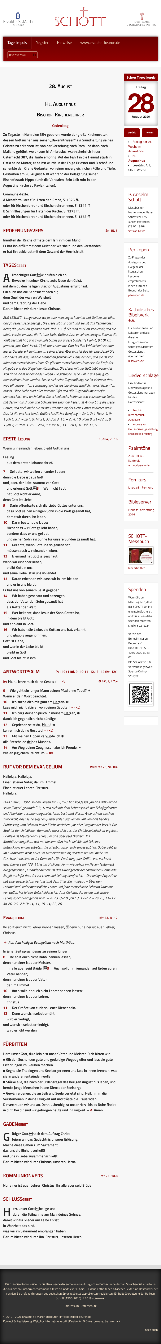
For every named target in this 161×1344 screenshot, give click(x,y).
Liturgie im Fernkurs (140, 487)
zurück (132, 132)
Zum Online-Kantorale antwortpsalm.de (138, 461)
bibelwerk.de (136, 360)
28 (140, 102)
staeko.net (98, 1298)
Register (41, 42)
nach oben (151, 1329)
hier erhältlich (136, 568)
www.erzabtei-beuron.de (100, 42)
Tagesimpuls (17, 42)
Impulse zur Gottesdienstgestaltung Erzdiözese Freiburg (143, 429)
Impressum (72, 1305)
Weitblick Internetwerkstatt (50, 1321)
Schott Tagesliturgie (141, 77)
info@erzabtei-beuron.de (75, 1316)
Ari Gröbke (85, 1321)
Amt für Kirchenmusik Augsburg (136, 415)
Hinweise (64, 42)
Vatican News (136, 231)
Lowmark (114, 1321)
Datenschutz (88, 1305)
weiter (150, 132)
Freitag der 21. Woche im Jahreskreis (140, 146)
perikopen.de (136, 295)
